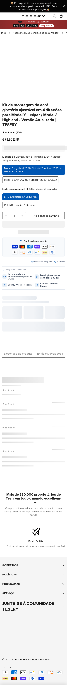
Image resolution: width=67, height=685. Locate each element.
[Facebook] (15, 640)
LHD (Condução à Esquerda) (20, 196)
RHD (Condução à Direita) (19, 205)
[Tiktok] (6, 650)
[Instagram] (25, 640)
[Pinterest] (6, 640)
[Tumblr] (43, 640)
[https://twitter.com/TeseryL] (34, 640)
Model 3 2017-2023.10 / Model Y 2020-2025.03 (30, 179)
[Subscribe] (61, 632)
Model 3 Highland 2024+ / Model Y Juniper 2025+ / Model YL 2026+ (32, 170)
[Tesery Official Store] (33, 16)
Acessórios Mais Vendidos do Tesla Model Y (36, 32)
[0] (61, 16)
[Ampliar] (58, 65)
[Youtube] (53, 640)
